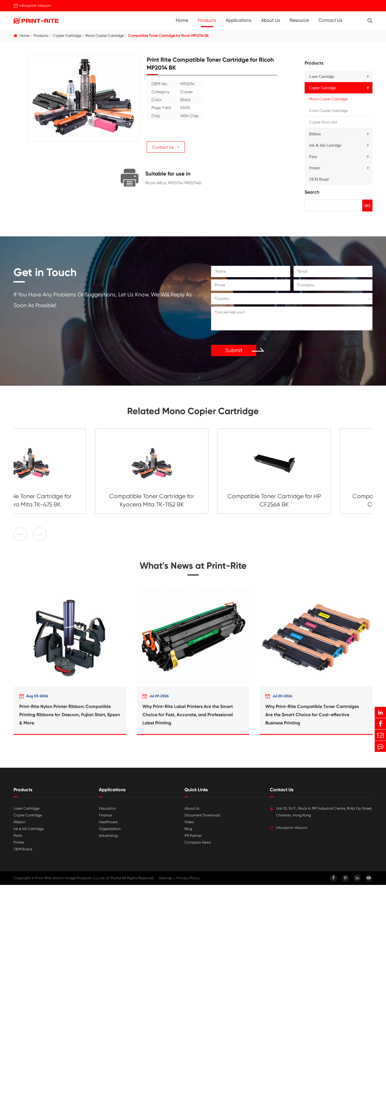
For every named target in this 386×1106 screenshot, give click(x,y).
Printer (314, 168)
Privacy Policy (188, 878)
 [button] (20, 534)
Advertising (108, 835)
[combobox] (291, 298)
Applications (238, 20)
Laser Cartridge (321, 76)
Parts (313, 156)
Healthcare (108, 822)
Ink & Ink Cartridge (325, 145)
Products (207, 20)
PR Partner (193, 835)
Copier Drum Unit (323, 122)
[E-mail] (380, 735)
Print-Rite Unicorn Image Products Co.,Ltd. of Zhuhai (78, 878)
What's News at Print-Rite (193, 565)
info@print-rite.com (35, 5)
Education (107, 808)
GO (367, 206)
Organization (110, 829)
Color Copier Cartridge (328, 110)
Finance (105, 815)
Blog (188, 829)
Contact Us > (165, 147)
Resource (299, 20)
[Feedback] (380, 746)
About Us (270, 20)
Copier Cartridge (67, 35)
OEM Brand (319, 179)
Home (182, 20)
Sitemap (165, 878)
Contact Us (330, 20)
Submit (233, 350)
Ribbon (315, 134)
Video (189, 822)
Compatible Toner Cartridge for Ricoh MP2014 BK (168, 35)
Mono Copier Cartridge (104, 35)
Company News (198, 842)
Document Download (202, 815)
